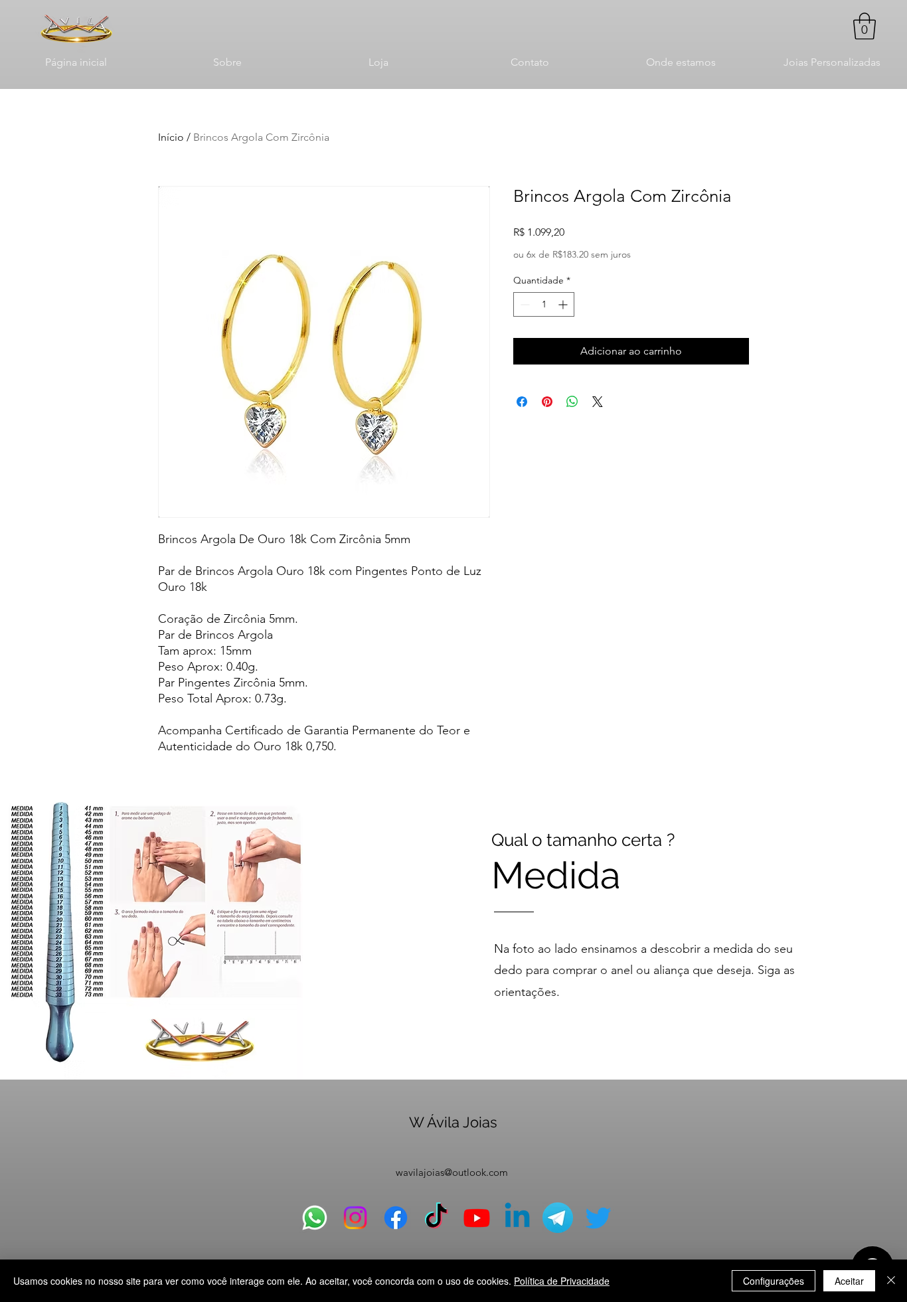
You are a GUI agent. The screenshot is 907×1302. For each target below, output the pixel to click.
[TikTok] (436, 1217)
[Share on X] (598, 402)
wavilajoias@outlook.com (452, 1172)
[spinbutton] (544, 304)
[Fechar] (891, 1280)
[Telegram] (557, 1217)
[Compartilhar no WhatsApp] (572, 402)
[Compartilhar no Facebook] (522, 402)
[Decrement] (523, 304)
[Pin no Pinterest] (547, 402)
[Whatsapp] (314, 1217)
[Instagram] (355, 1217)
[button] (864, 26)
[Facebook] (395, 1217)
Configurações (773, 1280)
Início (171, 137)
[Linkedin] (517, 1217)
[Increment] (564, 304)
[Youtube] (476, 1217)
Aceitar (849, 1280)
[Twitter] (598, 1217)
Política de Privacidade (562, 1280)
